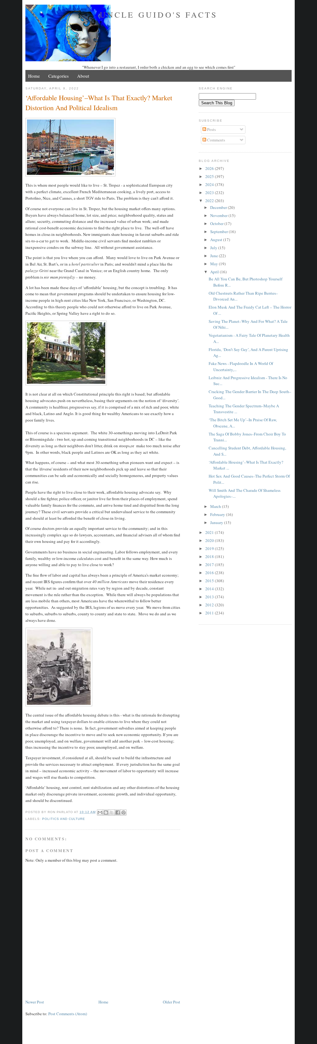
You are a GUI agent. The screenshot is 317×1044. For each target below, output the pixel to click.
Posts (211, 129)
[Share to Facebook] (118, 812)
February (218, 514)
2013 (210, 597)
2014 (210, 588)
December (219, 207)
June (214, 255)
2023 (210, 192)
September (219, 231)
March (216, 506)
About (83, 76)
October (217, 223)
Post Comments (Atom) (67, 1013)
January (217, 522)
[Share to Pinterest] (123, 812)
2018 (210, 556)
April (215, 272)
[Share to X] (112, 812)
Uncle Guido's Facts (159, 14)
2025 (210, 176)
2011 (210, 613)
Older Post (171, 1002)
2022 (210, 200)
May (214, 263)
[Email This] (100, 812)
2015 (210, 580)
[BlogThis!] (106, 812)
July (214, 247)
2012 (210, 605)
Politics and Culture (63, 819)
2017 (210, 564)
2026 (210, 168)
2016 (210, 572)
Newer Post (34, 1002)
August (216, 239)
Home (34, 76)
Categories (58, 76)
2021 (210, 532)
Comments (215, 140)
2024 (210, 184)
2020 (210, 540)
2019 (210, 548)
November (219, 215)
